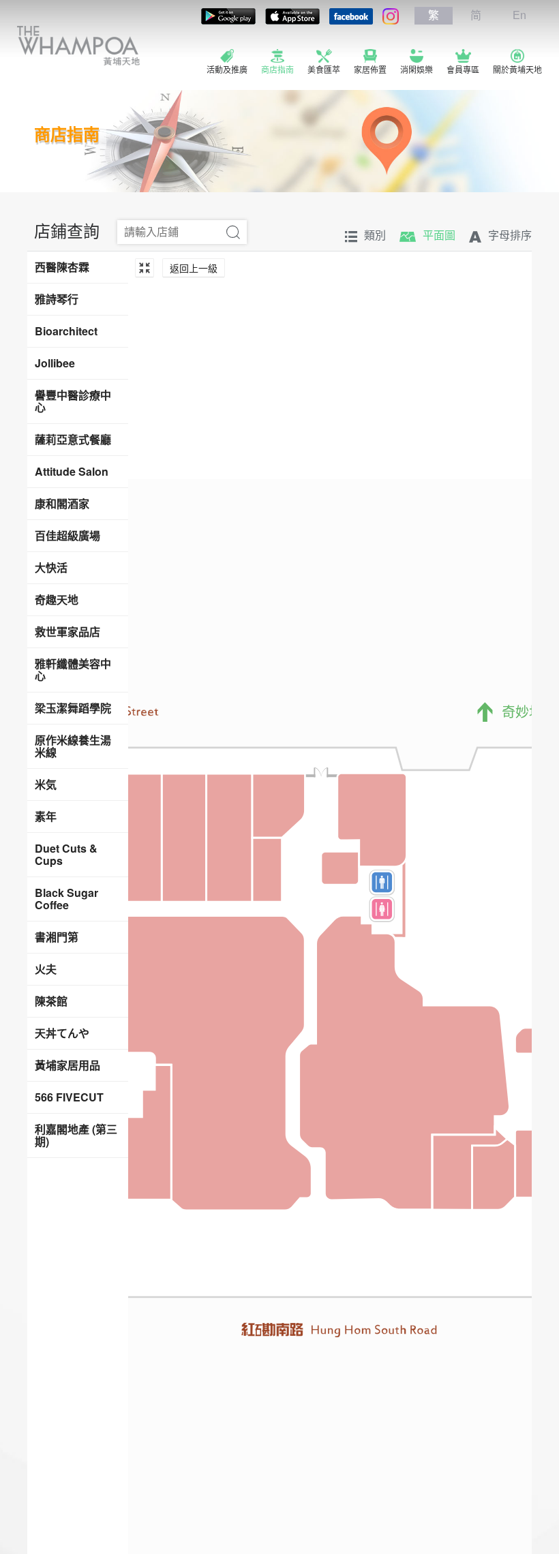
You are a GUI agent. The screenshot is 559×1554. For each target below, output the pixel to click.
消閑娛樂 (416, 70)
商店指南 (277, 70)
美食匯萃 (323, 70)
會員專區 (463, 70)
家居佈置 (370, 70)
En (519, 15)
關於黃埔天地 (517, 70)
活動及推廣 (227, 70)
